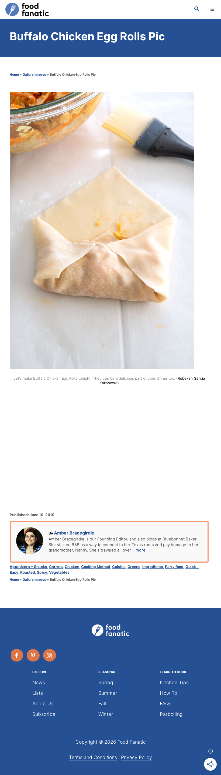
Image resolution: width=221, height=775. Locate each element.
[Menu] (213, 9)
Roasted (27, 572)
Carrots (56, 566)
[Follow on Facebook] (17, 655)
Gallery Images (34, 74)
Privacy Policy (136, 757)
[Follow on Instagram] (50, 655)
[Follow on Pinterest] (33, 655)
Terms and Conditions (93, 757)
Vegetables (59, 572)
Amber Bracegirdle (74, 533)
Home (14, 74)
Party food (174, 566)
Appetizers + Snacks (28, 566)
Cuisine (119, 566)
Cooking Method (95, 566)
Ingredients (152, 566)
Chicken (72, 566)
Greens (133, 566)
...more (139, 550)
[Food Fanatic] (94, 9)
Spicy (42, 572)
